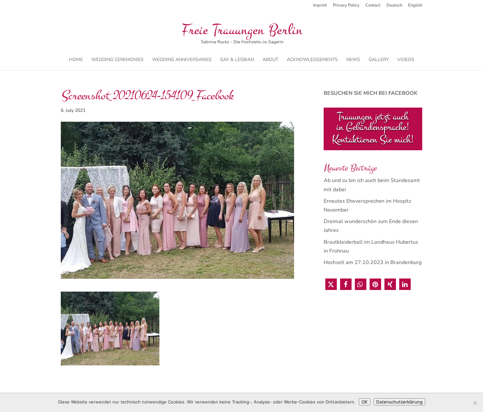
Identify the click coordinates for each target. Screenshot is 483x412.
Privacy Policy (346, 5)
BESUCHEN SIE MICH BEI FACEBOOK (371, 93)
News (353, 60)
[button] (331, 284)
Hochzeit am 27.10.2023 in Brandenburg (373, 262)
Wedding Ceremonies (117, 60)
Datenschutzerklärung (399, 401)
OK (364, 401)
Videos (405, 60)
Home (76, 60)
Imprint (320, 5)
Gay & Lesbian (237, 60)
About (270, 60)
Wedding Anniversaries (182, 60)
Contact (372, 5)
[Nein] (475, 403)
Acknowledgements (312, 60)
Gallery (379, 60)
